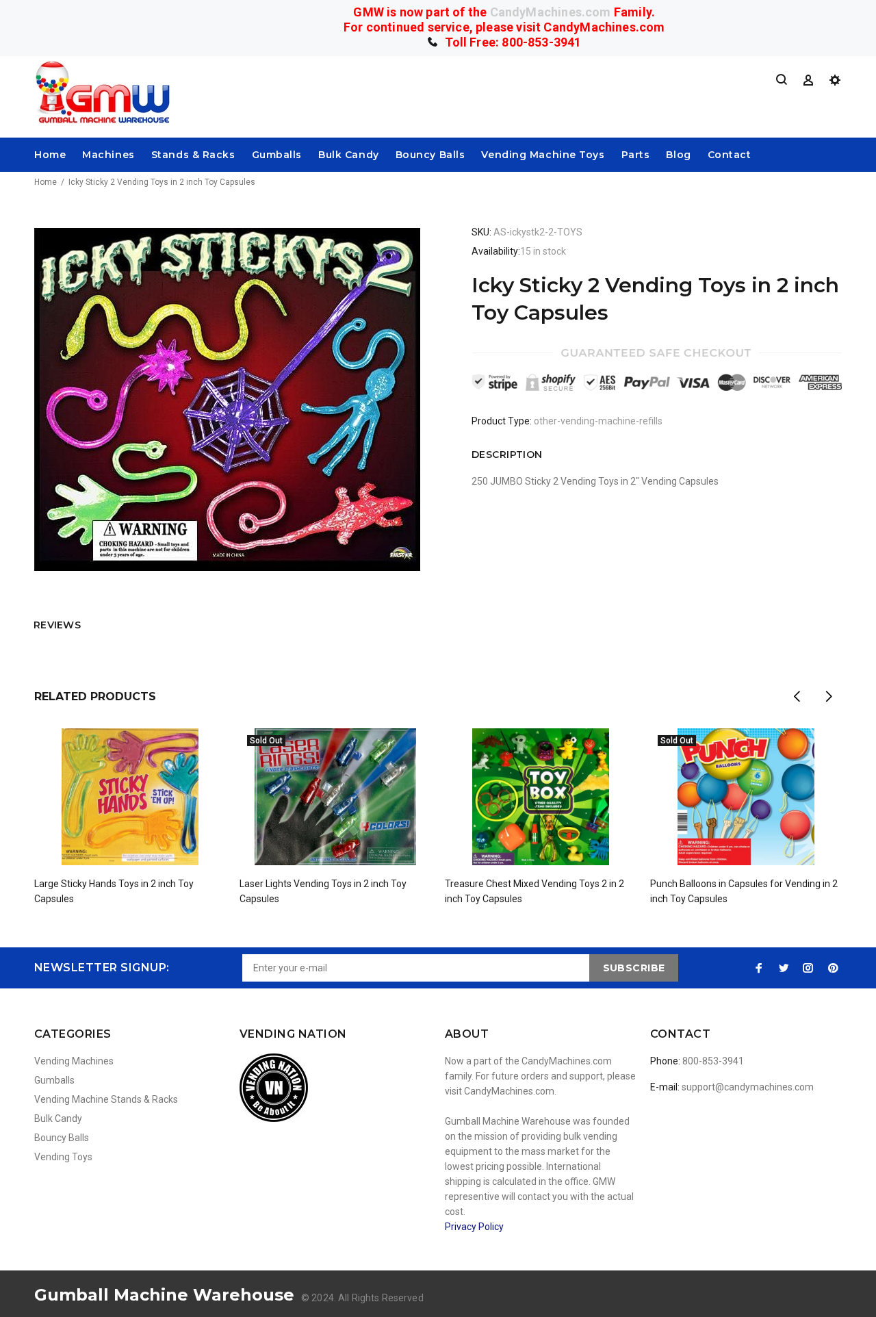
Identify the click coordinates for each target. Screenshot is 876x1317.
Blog (678, 155)
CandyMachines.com (550, 12)
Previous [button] (797, 696)
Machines (108, 155)
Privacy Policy (474, 1226)
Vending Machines (74, 1061)
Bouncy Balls (430, 155)
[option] (130, 799)
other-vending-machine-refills (598, 420)
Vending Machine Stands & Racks (106, 1099)
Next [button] (829, 696)
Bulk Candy (348, 155)
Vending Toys (63, 1156)
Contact (729, 155)
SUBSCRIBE (634, 968)
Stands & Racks (193, 155)
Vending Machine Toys (542, 155)
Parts (635, 155)
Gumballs (277, 155)
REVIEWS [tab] (57, 625)
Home (50, 155)
